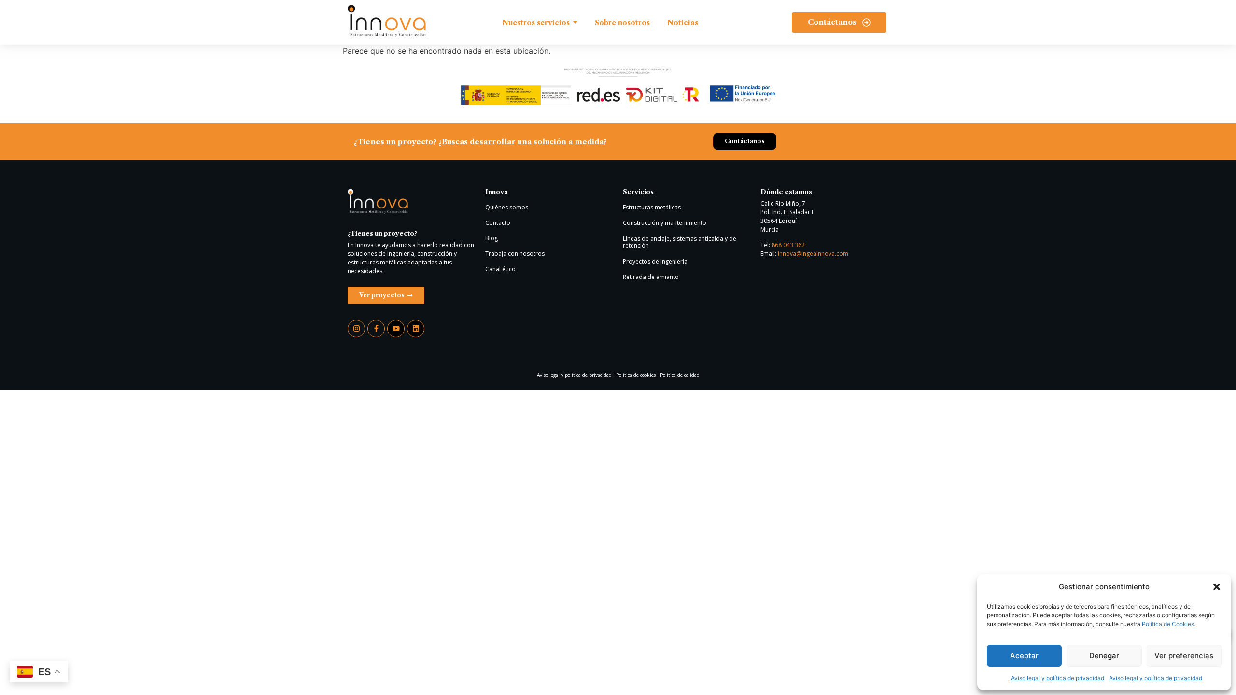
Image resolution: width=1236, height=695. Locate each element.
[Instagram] (356, 328)
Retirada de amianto (651, 277)
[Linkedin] (415, 328)
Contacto (497, 223)
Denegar (1104, 655)
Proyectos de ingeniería (655, 261)
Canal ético (500, 269)
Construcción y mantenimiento (664, 223)
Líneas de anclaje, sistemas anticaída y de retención (679, 242)
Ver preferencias (1183, 655)
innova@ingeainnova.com (813, 254)
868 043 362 (788, 245)
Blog (491, 238)
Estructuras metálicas (652, 207)
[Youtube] (396, 328)
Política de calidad (680, 375)
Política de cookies (636, 375)
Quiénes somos (506, 207)
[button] (1217, 587)
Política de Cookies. (1168, 623)
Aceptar (1024, 655)
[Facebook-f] (376, 328)
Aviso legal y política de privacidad (1057, 677)
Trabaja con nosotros (515, 254)
